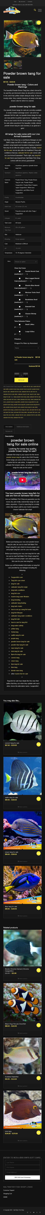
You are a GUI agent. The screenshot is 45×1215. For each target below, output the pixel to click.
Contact (30, 1)
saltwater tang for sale (23, 394)
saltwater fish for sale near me (29, 391)
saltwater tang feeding (18, 603)
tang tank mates (16, 606)
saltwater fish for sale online (10, 394)
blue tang (14, 667)
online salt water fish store (10, 399)
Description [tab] (9, 426)
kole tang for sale (17, 651)
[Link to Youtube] (33, 1212)
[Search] (34, 10)
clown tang (14, 661)
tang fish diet (15, 619)
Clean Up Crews (20, 268)
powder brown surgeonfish (13, 402)
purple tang (15, 638)
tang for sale (33, 394)
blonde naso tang (17, 670)
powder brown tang (14, 389)
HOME (5, 1197)
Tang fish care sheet (18, 580)
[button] (38, 22)
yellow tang (15, 629)
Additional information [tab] (23, 426)
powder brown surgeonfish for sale (29, 402)
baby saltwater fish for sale (33, 396)
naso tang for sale (17, 648)
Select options (23, 752)
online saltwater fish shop (23, 399)
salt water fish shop (8, 412)
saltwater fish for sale (25, 153)
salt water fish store (32, 412)
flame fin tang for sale (18, 654)
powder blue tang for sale (19, 645)
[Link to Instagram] (27, 1212)
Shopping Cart (7, 1193)
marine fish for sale (28, 386)
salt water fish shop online (20, 412)
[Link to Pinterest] (40, 1212)
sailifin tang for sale (17, 635)
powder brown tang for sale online (29, 407)
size (9, 261)
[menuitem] (15, 1)
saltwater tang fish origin (19, 587)
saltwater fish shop (8, 417)
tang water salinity (17, 625)
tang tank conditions (18, 590)
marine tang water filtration (20, 596)
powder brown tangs (8, 409)
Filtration (17, 339)
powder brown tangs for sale (21, 409)
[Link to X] (37, 1212)
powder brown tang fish (26, 389)
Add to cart (21, 380)
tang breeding (15, 600)
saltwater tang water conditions (21, 616)
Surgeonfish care (17, 577)
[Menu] (39, 10)
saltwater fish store (18, 417)
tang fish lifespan (16, 613)
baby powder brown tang (20, 396)
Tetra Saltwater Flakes (22, 321)
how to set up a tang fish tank (21, 609)
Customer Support (8, 1190)
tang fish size (15, 593)
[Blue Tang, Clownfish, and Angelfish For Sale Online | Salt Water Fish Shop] (18, 10)
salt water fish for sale (34, 409)
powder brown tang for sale (13, 407)
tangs (38, 394)
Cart (15, 1)
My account (22, 1)
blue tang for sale (17, 664)
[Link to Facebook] (30, 1212)
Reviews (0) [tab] (9, 431)
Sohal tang (14, 632)
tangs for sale (6, 396)
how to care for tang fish (19, 622)
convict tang (15, 658)
